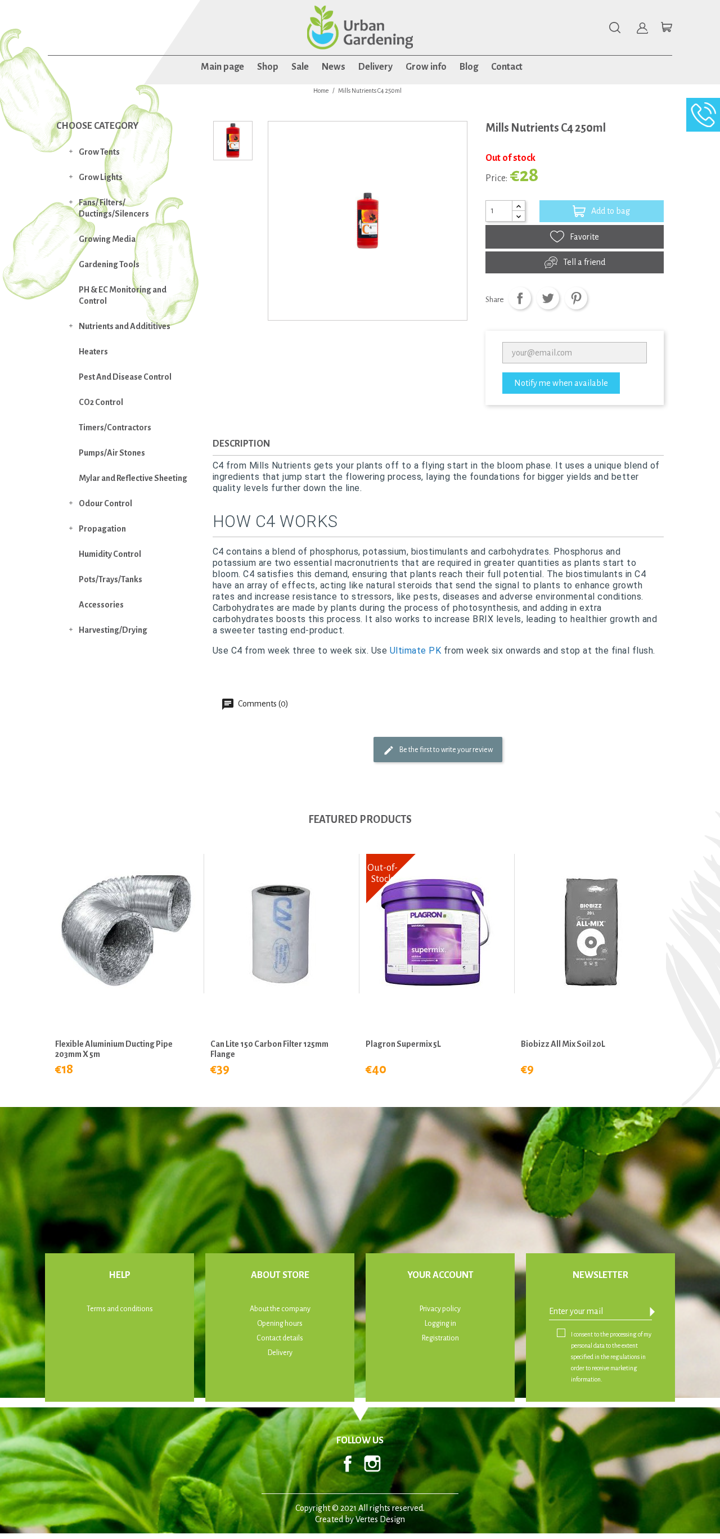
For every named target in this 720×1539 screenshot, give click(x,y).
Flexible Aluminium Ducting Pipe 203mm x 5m (114, 1049)
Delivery (375, 67)
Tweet (548, 298)
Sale (300, 67)
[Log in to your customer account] (642, 28)
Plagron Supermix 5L (403, 1044)
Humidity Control (110, 554)
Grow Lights (101, 177)
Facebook (347, 1463)
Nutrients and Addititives (124, 326)
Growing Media (107, 239)
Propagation (102, 528)
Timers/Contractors (115, 427)
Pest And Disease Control (125, 376)
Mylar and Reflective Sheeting (133, 478)
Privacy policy (440, 1309)
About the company (280, 1309)
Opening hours (280, 1324)
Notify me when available (561, 383)
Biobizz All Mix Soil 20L (563, 1044)
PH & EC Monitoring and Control (122, 295)
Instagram (372, 1463)
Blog (469, 67)
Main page (222, 67)
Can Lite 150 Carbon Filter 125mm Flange (269, 1049)
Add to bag (610, 210)
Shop (267, 67)
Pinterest (576, 298)
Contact (507, 67)
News (333, 67)
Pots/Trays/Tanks (110, 579)
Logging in (440, 1324)
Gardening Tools (109, 264)
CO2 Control (101, 402)
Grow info (426, 67)
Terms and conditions (120, 1309)
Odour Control (105, 503)
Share (519, 298)
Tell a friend (584, 262)
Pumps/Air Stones (112, 452)
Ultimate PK (416, 650)
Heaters (93, 351)
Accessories (101, 604)
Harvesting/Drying (113, 630)
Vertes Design (380, 1519)
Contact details (279, 1338)
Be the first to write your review (445, 750)
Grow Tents (99, 151)
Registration (440, 1338)
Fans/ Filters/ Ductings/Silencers (114, 208)
